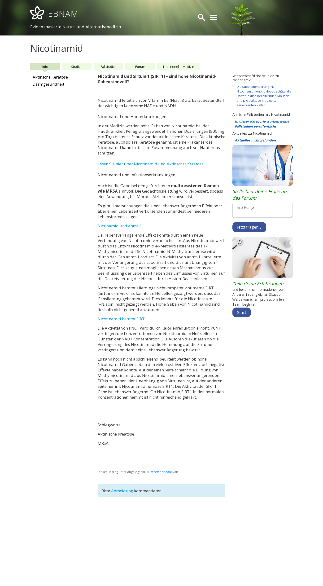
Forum (140, 66)
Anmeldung (122, 490)
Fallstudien (108, 66)
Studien (77, 66)
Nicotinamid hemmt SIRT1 (122, 319)
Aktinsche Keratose (50, 77)
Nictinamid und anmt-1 (120, 226)
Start (241, 312)
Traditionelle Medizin (178, 66)
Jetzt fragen (248, 227)
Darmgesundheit (48, 84)
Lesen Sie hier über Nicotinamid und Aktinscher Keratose (151, 164)
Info (45, 66)
